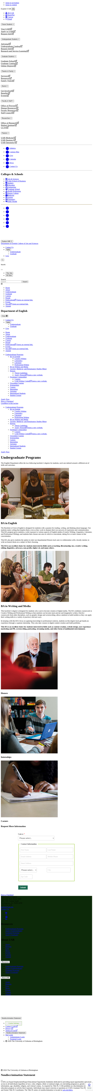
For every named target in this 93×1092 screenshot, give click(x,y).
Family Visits (6, 81)
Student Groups (15, 395)
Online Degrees (7, 66)
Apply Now (5, 399)
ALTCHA (89, 1088)
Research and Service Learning (14, 51)
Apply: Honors (29, 375)
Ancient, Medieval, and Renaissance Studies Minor (28, 369)
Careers (12, 387)
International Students (18, 393)
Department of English (9, 243)
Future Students (7, 24)
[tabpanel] (46, 280)
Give (7, 256)
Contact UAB (11, 1026)
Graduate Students (8, 56)
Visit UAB (5, 29)
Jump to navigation (12, 3)
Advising (4, 44)
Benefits (4, 93)
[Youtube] (7, 219)
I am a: (20, 834)
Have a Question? (7, 401)
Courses (17, 379)
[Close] (13, 9)
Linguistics (18, 361)
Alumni (4, 86)
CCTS (4, 128)
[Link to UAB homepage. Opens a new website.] (21, 1001)
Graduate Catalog (8, 63)
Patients (5, 133)
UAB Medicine (7, 138)
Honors (12, 371)
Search (3, 279)
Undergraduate (15, 252)
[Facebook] (7, 208)
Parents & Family (8, 71)
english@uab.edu (7, 907)
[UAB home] (46, 239)
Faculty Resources (8, 110)
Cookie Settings (14, 1023)
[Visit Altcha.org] (89, 1086)
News (7, 951)
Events (4, 95)
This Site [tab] (9, 273)
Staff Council (6, 113)
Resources (5, 78)
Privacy (9, 1028)
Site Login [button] (9, 1035)
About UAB (5, 978)
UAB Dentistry (7, 140)
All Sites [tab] (9, 275)
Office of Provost (8, 106)
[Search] (2, 260)
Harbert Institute (7, 125)
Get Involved (6, 91)
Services (4, 76)
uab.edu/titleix (68, 1090)
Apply (8, 249)
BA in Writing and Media (19, 367)
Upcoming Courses (17, 383)
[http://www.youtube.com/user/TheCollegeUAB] (6, 917)
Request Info (6, 34)
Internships (14, 389)
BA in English (15, 357)
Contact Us (9, 247)
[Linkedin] (7, 226)
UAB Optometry (8, 142)
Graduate (13, 254)
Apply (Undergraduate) (13, 931)
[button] (46, 403)
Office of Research (8, 123)
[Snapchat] (7, 223)
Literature (18, 363)
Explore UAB (6, 241)
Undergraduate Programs (14, 355)
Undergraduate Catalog (10, 46)
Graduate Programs (12, 933)
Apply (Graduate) (11, 935)
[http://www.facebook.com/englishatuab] (6, 913)
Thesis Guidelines (21, 373)
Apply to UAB (7, 31)
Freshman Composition (18, 377)
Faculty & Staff (7, 101)
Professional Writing (22, 365)
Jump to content (11, 5)
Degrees (8, 947)
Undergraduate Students (10, 39)
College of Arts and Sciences (28, 243)
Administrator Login (17, 1037)
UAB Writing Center (31, 381)
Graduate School (8, 61)
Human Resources (8, 108)
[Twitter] (7, 212)
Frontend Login (15, 1039)
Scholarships (14, 385)
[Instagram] (7, 215)
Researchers (6, 118)
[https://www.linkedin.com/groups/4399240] (6, 919)
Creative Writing (20, 359)
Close (4, 316)
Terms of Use (11, 1031)
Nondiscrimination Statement (11, 1018)
